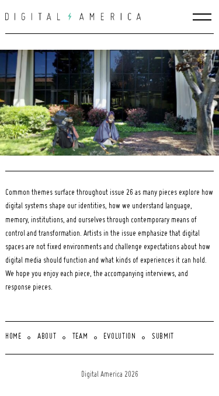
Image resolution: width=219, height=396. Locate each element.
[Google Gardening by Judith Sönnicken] (112, 103)
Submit (163, 336)
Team (80, 336)
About (47, 336)
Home (13, 336)
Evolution (119, 336)
